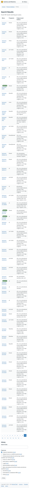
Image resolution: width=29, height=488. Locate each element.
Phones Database (10, 6)
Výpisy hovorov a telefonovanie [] (12, 454)
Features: (3, 450)
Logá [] (5, 463)
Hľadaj (3, 478)
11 (5, 438)
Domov (3, 6)
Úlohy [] (6, 474)
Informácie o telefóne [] (10, 461)
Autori (6, 486)
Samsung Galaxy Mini (4, 119)
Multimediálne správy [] (10, 465)
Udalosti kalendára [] (9, 452)
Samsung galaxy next (4, 137)
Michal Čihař (15, 484)
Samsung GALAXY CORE (4, 113)
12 (7, 438)
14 (13, 438)
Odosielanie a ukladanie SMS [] (12, 472)
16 (18, 438)
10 (2, 438)
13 (10, 438)
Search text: (4, 444)
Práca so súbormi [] (9, 459)
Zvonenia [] (7, 470)
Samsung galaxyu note (4, 188)
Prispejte (26, 484)
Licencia (21, 484)
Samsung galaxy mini (4, 128)
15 (15, 438)
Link (14, 452)
